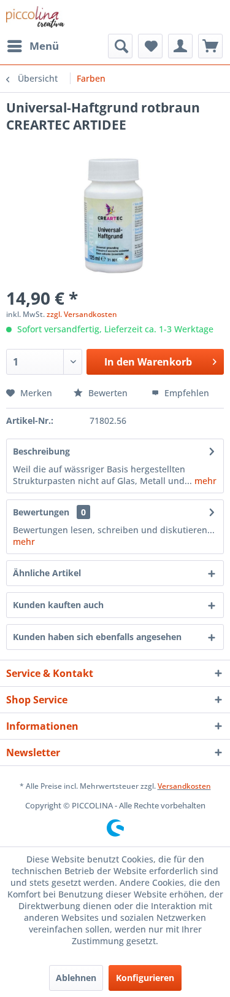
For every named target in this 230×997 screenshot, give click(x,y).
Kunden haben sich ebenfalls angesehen (97, 637)
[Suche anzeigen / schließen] (120, 46)
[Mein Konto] (180, 46)
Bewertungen (41, 512)
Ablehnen (76, 977)
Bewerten (108, 393)
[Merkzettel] (150, 46)
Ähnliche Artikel (47, 573)
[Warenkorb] (210, 46)
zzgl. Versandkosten (82, 314)
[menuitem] (32, 46)
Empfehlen (185, 393)
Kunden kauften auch (58, 605)
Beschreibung (41, 451)
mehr (204, 481)
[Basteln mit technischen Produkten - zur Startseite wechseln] (35, 17)
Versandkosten (184, 786)
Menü (44, 46)
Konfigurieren (145, 977)
